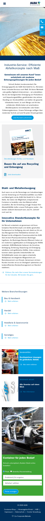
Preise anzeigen (11, 491)
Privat (7, 471)
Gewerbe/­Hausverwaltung (21, 471)
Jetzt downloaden (14, 174)
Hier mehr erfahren (30, 364)
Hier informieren (29, 392)
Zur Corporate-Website (22, 516)
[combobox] (22, 477)
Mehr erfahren (13, 301)
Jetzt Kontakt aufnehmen (22, 118)
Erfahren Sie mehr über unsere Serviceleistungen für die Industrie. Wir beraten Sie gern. (23, 273)
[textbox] (22, 477)
